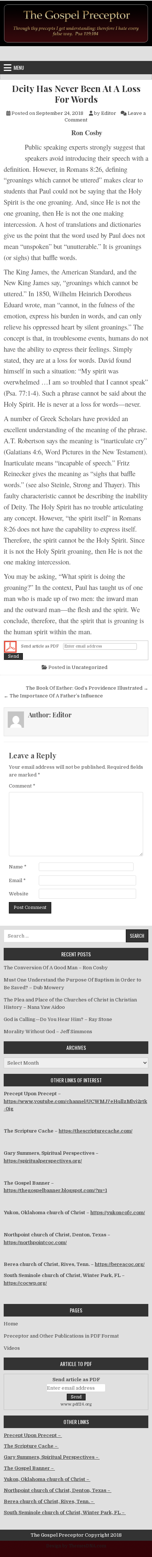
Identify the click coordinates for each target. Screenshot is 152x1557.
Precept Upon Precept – (33, 1435)
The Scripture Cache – (31, 1446)
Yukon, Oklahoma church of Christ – (47, 1479)
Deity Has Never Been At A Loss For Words (76, 94)
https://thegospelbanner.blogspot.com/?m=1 (55, 1190)
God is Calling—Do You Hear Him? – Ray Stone (58, 1019)
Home (11, 1323)
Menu (19, 67)
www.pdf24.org (76, 1404)
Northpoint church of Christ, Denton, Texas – (57, 1490)
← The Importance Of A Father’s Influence (53, 696)
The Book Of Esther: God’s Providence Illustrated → (87, 688)
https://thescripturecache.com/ (95, 1131)
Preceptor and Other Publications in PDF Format (61, 1336)
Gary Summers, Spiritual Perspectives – (52, 1457)
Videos (12, 1348)
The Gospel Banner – (29, 1468)
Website (18, 894)
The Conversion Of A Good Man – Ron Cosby (56, 967)
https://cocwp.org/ (25, 1283)
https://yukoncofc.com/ (117, 1212)
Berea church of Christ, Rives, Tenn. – (49, 1501)
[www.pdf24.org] (10, 647)
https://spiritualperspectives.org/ (43, 1161)
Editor (108, 113)
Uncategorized (89, 667)
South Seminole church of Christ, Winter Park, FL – (65, 1512)
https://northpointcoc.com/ (35, 1242)
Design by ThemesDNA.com (76, 1546)
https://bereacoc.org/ (120, 1264)
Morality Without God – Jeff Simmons (48, 1031)
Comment (22, 786)
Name (18, 867)
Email (17, 880)
